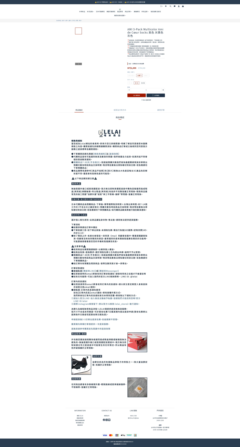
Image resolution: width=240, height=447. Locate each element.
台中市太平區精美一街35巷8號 (160, 427)
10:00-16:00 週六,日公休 (160, 430)
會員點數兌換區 (156, 11)
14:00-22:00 (160, 420)
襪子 (80, 20)
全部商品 (58, 20)
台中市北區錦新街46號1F (160, 418)
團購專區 (137, 11)
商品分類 (128, 11)
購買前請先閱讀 (119, 15)
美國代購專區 (111, 11)
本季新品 (82, 11)
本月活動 (90, 11)
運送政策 (80, 425)
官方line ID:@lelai (133, 418)
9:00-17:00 (133, 416)
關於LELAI (80, 416)
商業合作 (106, 416)
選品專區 (120, 11)
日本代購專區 (100, 11)
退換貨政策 (80, 418)
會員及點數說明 (80, 420)
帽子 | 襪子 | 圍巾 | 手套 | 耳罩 (70, 20)
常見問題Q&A (80, 423)
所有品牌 (144, 11)
